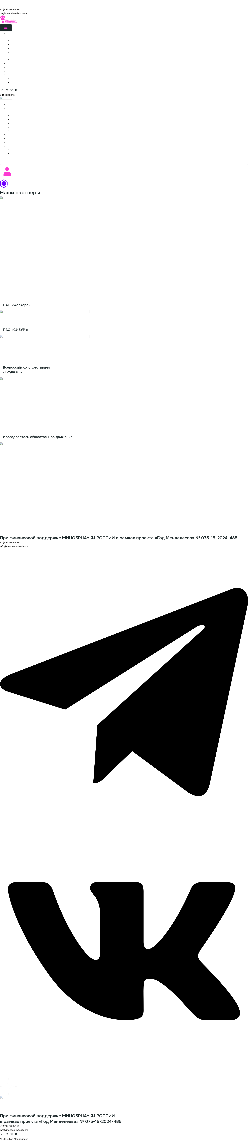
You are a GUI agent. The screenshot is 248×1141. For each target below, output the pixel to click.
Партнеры (12, 63)
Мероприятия (14, 67)
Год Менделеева (9, 1)
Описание (15, 40)
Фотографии (17, 78)
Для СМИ (15, 55)
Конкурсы (12, 71)
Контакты (15, 59)
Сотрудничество (19, 52)
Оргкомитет (17, 44)
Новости (12, 33)
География (16, 48)
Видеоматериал (19, 82)
